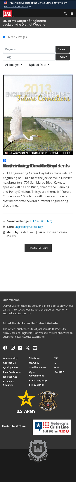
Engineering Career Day (29, 226)
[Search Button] (64, 13)
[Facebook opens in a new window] (5, 347)
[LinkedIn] (20, 347)
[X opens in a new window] (27, 347)
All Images (12, 65)
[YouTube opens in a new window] (35, 347)
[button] (18, 6)
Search (62, 49)
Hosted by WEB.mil (14, 426)
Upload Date (38, 65)
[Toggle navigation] (70, 13)
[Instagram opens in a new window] (13, 347)
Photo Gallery (38, 248)
